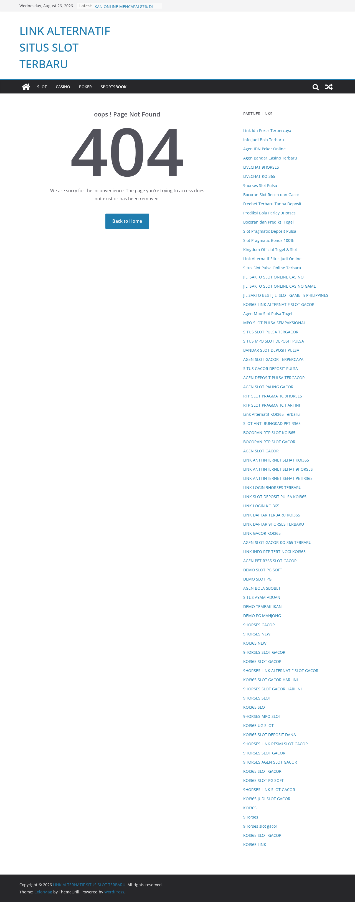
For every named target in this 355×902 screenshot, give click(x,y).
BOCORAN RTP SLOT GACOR (269, 441)
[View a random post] (329, 86)
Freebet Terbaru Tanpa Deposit (272, 203)
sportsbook (113, 86)
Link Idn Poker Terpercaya (267, 130)
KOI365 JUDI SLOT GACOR (266, 798)
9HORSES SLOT (257, 698)
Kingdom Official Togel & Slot (270, 249)
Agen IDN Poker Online (264, 148)
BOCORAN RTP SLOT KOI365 (269, 432)
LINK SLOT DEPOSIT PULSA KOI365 (274, 496)
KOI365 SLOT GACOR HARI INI (270, 679)
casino (63, 86)
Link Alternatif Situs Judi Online (272, 258)
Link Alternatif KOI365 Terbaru (271, 414)
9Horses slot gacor (260, 826)
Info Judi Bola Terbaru (263, 139)
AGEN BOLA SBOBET (262, 588)
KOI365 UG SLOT (258, 725)
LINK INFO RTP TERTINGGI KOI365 (274, 551)
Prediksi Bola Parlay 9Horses (269, 213)
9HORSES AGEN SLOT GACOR (270, 762)
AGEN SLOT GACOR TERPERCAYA (273, 359)
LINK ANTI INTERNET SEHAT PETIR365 (278, 478)
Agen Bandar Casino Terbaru (270, 158)
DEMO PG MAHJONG (262, 615)
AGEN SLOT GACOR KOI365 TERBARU (277, 542)
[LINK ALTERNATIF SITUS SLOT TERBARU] (26, 86)
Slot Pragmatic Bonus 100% (268, 240)
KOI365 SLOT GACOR (262, 661)
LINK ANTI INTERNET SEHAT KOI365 (276, 460)
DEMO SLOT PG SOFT (262, 569)
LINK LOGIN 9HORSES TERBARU (272, 487)
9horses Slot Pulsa (260, 185)
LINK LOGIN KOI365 (261, 505)
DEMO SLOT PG (257, 579)
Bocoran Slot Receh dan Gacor (271, 194)
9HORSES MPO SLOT (262, 716)
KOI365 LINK (254, 844)
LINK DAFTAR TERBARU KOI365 (271, 515)
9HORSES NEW (256, 634)
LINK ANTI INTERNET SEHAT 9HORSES (278, 469)
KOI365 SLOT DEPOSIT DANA (269, 734)
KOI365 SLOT (255, 707)
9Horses (250, 817)
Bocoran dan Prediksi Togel (268, 222)
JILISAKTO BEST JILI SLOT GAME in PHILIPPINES (285, 295)
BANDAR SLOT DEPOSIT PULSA (271, 350)
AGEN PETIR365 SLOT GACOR (270, 560)
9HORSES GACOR (259, 624)
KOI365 (250, 807)
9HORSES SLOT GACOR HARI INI (272, 688)
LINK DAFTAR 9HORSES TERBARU (273, 524)
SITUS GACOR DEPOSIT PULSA (270, 368)
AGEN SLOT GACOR (261, 450)
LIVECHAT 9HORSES (261, 167)
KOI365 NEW (255, 643)
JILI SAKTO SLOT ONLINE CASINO (273, 277)
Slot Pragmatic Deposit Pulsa (269, 231)
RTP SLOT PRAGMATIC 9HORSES (272, 396)
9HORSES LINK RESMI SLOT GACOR (275, 743)
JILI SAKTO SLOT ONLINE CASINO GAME (279, 286)
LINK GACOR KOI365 (262, 533)
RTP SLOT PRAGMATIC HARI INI (271, 405)
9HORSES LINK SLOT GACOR (269, 789)
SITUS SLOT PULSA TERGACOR (270, 332)
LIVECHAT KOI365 (259, 176)
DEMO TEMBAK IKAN (262, 606)
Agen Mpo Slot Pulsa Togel (267, 313)
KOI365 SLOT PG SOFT (263, 780)
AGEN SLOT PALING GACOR (268, 386)
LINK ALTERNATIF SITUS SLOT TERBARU (64, 47)
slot (42, 86)
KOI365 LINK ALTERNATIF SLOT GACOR (279, 304)
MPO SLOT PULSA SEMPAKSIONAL (274, 322)
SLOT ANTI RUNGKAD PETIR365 (272, 423)
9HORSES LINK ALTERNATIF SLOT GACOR (280, 670)
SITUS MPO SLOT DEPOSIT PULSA (273, 341)
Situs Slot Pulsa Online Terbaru (272, 267)
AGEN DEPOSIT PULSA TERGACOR (274, 377)
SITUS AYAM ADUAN (261, 597)
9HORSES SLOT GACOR (264, 652)
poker (85, 86)
